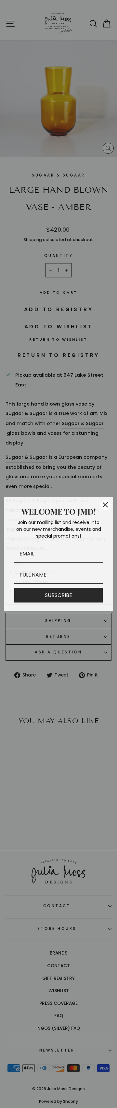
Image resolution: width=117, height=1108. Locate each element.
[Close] (105, 505)
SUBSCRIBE (58, 595)
